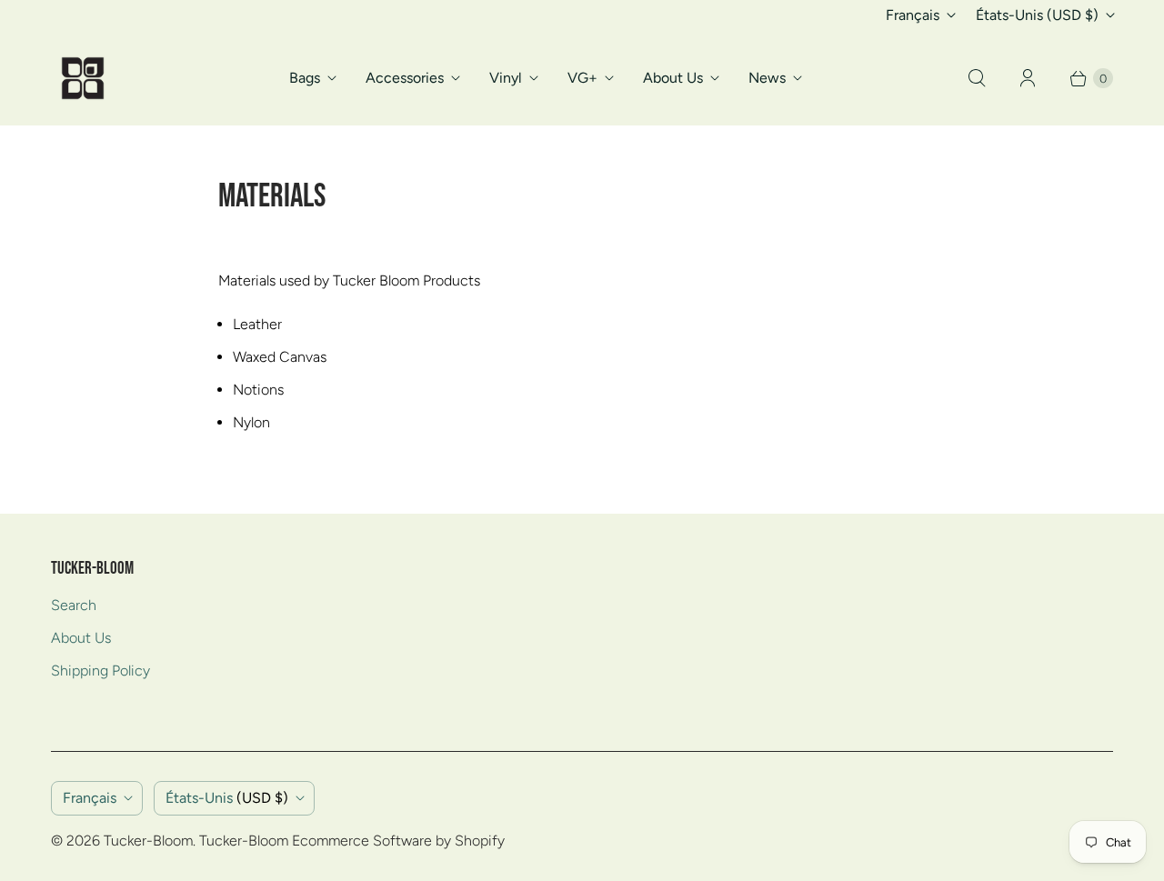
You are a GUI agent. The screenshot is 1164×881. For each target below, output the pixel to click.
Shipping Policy (100, 670)
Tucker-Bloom (148, 840)
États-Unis (1037, 15)
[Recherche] (976, 78)
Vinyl (505, 77)
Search (73, 605)
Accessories (405, 77)
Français (912, 15)
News (767, 77)
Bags (304, 77)
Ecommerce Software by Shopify (398, 840)
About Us (673, 77)
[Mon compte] (1027, 78)
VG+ (582, 77)
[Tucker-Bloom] (83, 78)
